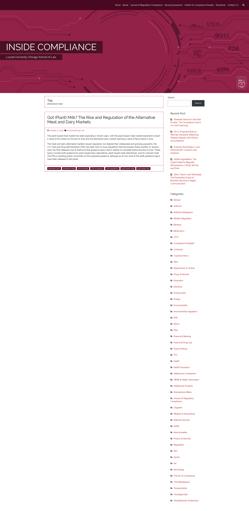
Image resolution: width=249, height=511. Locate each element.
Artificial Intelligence (183, 212)
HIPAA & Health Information (186, 380)
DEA (176, 262)
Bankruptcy (179, 231)
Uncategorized (181, 494)
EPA (175, 318)
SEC (176, 451)
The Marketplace (182, 482)
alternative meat (69, 168)
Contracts (178, 249)
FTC (176, 355)
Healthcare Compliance (185, 373)
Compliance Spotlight (184, 243)
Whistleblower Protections (186, 500)
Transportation (180, 488)
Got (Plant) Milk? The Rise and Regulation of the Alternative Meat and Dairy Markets (101, 119)
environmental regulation (185, 311)
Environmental (180, 305)
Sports (177, 457)
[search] (243, 5)
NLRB (176, 426)
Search (171, 97)
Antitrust (178, 206)
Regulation (179, 445)
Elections (178, 287)
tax (175, 463)
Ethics (176, 324)
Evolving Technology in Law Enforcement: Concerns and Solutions (185, 150)
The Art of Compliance (184, 476)
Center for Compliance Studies (199, 5)
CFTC (176, 237)
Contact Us (233, 5)
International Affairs (183, 392)
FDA (176, 330)
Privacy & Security (182, 438)
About (125, 5)
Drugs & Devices (181, 274)
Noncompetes (180, 432)
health (177, 361)
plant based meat (127, 168)
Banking (177, 225)
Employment (180, 293)
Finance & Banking (182, 336)
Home (118, 5)
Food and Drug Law (75, 130)
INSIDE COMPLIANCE (51, 47)
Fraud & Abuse (180, 349)
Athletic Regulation (183, 218)
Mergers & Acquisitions (184, 414)
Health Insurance (181, 367)
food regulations (112, 168)
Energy (177, 299)
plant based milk (143, 168)
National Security (182, 420)
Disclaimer (221, 5)
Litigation (178, 407)
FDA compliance (97, 168)
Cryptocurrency (181, 256)
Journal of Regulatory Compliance (146, 5)
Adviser (177, 200)
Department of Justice (184, 268)
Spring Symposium (174, 5)
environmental (83, 168)
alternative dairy (54, 168)
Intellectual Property (183, 386)
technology (179, 469)
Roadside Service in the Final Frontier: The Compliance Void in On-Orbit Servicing (185, 122)
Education (178, 280)
